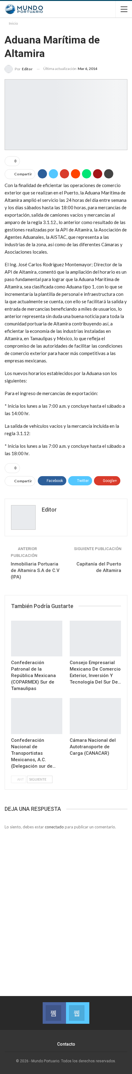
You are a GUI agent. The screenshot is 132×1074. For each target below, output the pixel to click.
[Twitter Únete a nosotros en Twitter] (77, 1013)
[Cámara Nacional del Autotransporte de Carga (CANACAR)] (95, 716)
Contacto (66, 1044)
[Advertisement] (66, 905)
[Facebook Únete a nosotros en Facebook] (54, 1013)
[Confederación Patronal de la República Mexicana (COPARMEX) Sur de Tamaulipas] (36, 639)
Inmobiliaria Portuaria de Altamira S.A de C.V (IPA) (35, 570)
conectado (54, 826)
